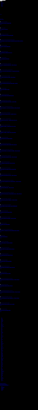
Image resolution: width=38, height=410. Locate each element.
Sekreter (2, 362)
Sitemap (2, 390)
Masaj (1, 347)
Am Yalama (2, 320)
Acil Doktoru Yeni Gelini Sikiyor (5, 224)
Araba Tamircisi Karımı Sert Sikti (5, 273)
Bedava (2, 325)
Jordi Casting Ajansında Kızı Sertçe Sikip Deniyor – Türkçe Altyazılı (10, 181)
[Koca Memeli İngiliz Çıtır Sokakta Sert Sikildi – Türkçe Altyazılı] (6, 149)
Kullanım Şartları (2, 387)
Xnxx (1, 374)
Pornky (2, 354)
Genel (1, 335)
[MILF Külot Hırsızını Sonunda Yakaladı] (4, 137)
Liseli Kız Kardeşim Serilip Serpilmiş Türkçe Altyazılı (8, 144)
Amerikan (2, 321)
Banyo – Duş (2, 324)
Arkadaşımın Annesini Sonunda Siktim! (6, 212)
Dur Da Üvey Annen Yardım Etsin (5, 46)
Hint (1, 338)
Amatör (2, 6)
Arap (1, 322)
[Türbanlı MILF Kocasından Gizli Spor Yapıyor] (4, 247)
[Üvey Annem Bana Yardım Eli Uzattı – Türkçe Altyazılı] (5, 155)
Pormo (1, 352)
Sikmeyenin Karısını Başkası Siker (5, 310)
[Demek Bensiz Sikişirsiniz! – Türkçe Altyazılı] (4, 186)
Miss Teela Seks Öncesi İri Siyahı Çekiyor (4, 385)
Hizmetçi (2, 339)
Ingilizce (2, 341)
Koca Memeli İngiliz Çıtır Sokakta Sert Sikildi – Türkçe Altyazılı (10, 150)
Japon (1, 342)
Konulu (2, 3)
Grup (1, 336)
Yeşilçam (2, 377)
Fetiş (1, 331)
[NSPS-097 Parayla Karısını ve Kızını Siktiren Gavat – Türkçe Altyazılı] (7, 192)
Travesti (2, 369)
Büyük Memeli (2, 326)
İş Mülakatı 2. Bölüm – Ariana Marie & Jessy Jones (8, 126)
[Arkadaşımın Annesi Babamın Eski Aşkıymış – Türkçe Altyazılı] (6, 278)
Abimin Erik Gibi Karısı (4, 236)
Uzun (1, 372)
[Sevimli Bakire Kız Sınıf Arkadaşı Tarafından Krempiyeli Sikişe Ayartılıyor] (7, 39)
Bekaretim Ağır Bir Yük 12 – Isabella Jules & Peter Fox (8, 120)
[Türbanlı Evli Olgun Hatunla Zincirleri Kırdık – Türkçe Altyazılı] (6, 290)
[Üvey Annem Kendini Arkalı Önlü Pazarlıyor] (4, 94)
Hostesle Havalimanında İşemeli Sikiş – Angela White (8, 101)
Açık (1, 318)
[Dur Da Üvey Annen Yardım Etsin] (3, 45)
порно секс (2, 380)
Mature (2, 348)
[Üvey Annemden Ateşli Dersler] (3, 57)
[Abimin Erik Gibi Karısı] (2, 235)
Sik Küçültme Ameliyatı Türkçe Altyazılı (6, 285)
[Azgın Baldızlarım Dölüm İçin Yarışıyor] (4, 51)
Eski (1, 330)
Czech (1, 327)
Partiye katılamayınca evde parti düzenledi (6, 35)
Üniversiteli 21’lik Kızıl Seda (2, 383)
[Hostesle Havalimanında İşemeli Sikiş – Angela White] (5, 100)
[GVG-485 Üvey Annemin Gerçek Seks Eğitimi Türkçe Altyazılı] (6, 229)
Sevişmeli (2, 363)
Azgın (1, 323)
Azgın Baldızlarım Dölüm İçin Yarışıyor (6, 52)
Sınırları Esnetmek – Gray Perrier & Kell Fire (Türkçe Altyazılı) (10, 107)
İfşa (1, 340)
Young (1, 378)
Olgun (1, 350)
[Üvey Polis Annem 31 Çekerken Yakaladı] (4, 241)
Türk (1, 2)
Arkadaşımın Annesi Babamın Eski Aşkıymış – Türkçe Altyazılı (9, 279)
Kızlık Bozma (2, 343)
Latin (1, 345)
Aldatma (2, 319)
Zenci (1, 379)
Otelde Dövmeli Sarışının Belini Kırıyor (3, 384)
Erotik (1, 329)
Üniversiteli (2, 371)
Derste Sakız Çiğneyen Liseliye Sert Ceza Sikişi (7, 304)
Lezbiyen (2, 346)
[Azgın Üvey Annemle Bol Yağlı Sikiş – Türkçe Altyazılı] (5, 63)
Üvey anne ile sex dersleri (4, 29)
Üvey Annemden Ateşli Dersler (4, 58)
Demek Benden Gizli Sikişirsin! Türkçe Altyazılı (7, 267)
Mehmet (1, 24)
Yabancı (2, 375)
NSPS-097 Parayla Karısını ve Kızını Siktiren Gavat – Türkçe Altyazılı (11, 193)
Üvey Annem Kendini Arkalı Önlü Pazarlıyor (7, 95)
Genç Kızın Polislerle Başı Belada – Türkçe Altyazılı (8, 218)
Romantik (2, 360)
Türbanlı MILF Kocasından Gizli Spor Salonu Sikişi (8, 169)
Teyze (1, 368)
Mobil (1, 349)
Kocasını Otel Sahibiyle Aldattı (4, 89)
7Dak (1, 317)
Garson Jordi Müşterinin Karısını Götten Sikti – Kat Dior (9, 83)
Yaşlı (1, 376)
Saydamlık (2, 388)
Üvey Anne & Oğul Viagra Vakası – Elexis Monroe (7, 77)
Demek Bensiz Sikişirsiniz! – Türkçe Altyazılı (7, 187)
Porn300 (2, 353)
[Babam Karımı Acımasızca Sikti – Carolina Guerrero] (5, 112)
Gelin (1, 334)
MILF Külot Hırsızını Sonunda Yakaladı (6, 138)
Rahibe (2, 358)
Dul (1, 328)
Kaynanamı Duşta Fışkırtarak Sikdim (6, 261)
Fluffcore (1, 14)
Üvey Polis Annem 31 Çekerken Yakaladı (6, 242)
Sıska (1, 365)
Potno (1, 357)
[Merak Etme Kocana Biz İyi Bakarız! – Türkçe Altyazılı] (5, 198)
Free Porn (2, 4)
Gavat (1, 333)
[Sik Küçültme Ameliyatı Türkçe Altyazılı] (4, 284)
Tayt (1, 367)
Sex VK (2, 364)
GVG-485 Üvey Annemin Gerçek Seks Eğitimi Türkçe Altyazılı (9, 230)
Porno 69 (2, 355)
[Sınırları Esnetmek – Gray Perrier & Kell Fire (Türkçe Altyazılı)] (6, 106)
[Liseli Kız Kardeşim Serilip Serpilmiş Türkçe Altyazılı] (5, 143)
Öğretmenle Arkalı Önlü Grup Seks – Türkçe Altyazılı (8, 175)
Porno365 (2, 356)
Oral (1, 351)
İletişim (2, 386)
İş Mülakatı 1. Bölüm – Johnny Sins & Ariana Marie (8, 132)
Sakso (1, 361)
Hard (1, 337)
